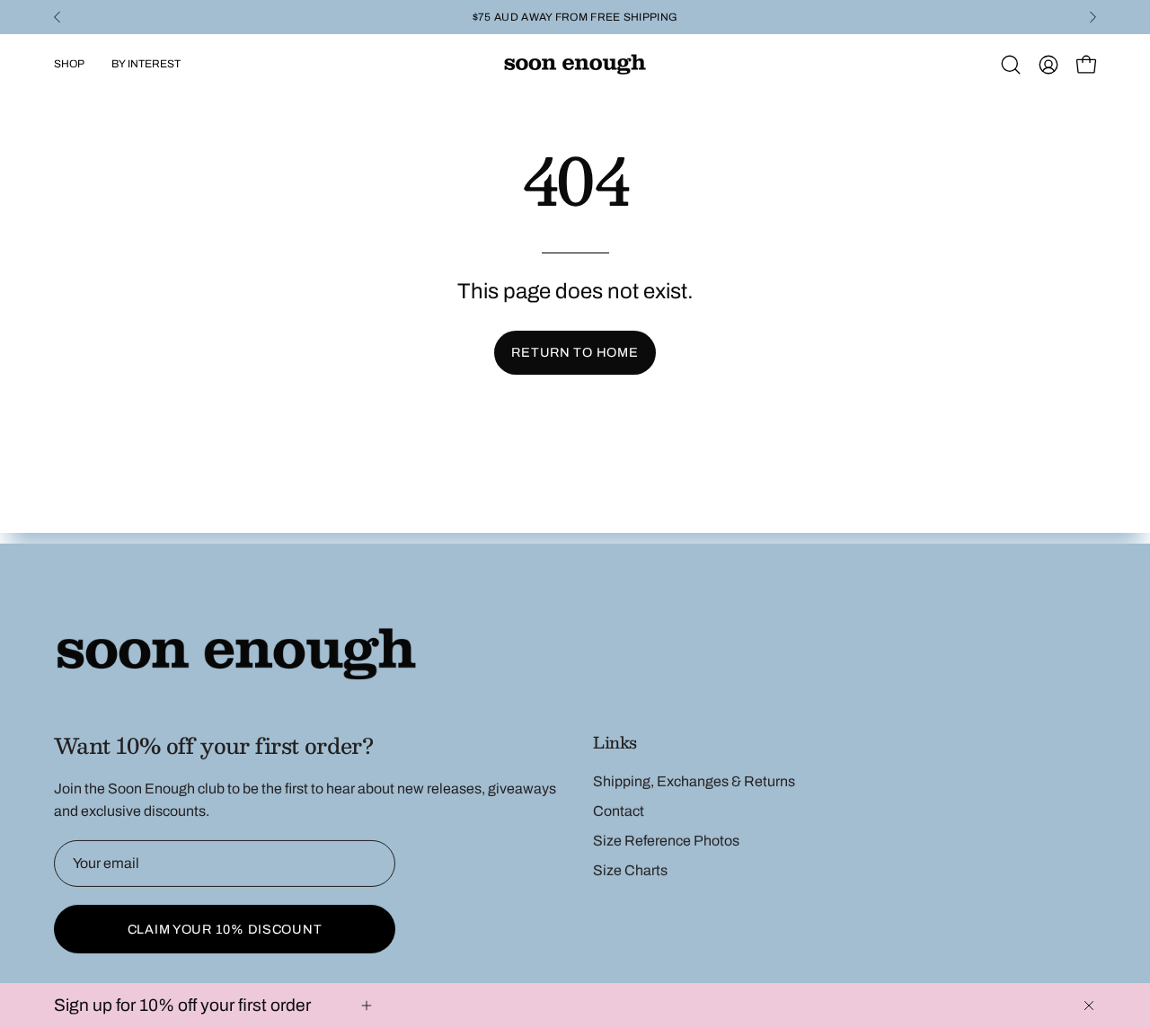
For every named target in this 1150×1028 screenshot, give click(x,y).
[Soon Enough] (575, 64)
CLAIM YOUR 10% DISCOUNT (225, 928)
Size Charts (630, 870)
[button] (1011, 65)
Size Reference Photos (666, 840)
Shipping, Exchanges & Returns (694, 781)
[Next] (1092, 17)
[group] (575, 17)
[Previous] (57, 17)
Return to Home (574, 352)
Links (615, 742)
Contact (618, 811)
